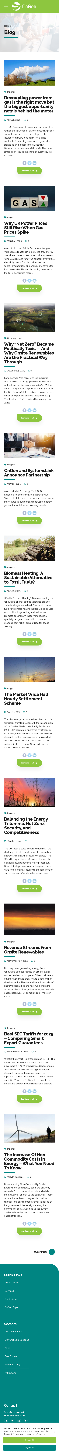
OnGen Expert (12, 1307)
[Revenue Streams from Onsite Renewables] (29, 919)
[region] (29, 1438)
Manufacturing (12, 1364)
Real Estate (11, 1356)
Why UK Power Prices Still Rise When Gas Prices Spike (25, 228)
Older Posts (40, 1251)
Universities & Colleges (17, 1339)
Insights (11, 92)
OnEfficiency (11, 1299)
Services (9, 1290)
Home (7, 25)
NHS (7, 1348)
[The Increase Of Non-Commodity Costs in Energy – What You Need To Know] (29, 1128)
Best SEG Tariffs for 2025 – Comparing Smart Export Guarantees (28, 1038)
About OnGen (12, 1282)
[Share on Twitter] (29, 163)
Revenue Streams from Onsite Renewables (27, 949)
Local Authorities (13, 1331)
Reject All (29, 1448)
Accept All (29, 1440)
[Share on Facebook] (24, 163)
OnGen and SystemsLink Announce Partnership (29, 472)
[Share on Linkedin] (34, 163)
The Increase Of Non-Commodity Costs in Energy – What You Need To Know (29, 1161)
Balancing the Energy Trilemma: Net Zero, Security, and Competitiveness (26, 825)
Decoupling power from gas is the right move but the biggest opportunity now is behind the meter (29, 104)
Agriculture (10, 1372)
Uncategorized (14, 338)
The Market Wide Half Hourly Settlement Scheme (26, 699)
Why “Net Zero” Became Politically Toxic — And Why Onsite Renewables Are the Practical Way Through (29, 353)
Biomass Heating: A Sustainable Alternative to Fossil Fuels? (28, 578)
